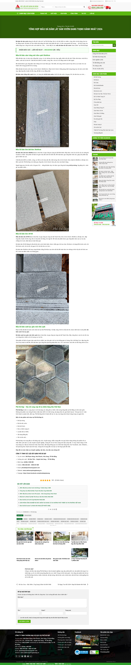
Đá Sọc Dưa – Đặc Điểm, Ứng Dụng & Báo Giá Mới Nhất (34, 584)
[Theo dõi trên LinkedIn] (25, 656)
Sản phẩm (63, 13)
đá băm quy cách (65, 521)
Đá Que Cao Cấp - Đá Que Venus (102, 93)
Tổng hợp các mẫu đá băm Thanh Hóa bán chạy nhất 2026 (36, 490)
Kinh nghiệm (96, 59)
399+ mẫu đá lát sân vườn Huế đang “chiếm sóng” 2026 (35, 487)
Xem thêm (52, 525)
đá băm (25, 519)
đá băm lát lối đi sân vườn (59, 519)
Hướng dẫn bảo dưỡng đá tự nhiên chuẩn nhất (106, 163)
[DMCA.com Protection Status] (87, 647)
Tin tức (83, 13)
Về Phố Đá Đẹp (62, 635)
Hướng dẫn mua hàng (64, 637)
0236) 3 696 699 (29, 462)
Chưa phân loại (97, 102)
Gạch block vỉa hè (98, 110)
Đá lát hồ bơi (97, 88)
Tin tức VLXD (69, 26)
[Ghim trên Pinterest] (54, 509)
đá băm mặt (32, 521)
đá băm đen (40, 519)
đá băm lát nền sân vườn (73, 519)
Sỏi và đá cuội (104, 649)
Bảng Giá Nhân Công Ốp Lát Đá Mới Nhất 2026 (106, 181)
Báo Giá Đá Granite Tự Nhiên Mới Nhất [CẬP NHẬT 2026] (35, 505)
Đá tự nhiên (103, 640)
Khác (95, 121)
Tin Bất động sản (97, 62)
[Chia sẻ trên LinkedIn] (56, 509)
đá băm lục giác (24, 521)
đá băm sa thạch (74, 521)
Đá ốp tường (103, 637)
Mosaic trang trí (98, 124)
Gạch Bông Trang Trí (99, 107)
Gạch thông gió (97, 116)
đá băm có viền (48, 519)
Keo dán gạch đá (98, 119)
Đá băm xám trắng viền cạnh (24, 74)
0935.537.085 (35, 465)
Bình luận (21, 597)
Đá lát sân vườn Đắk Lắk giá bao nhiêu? (107, 199)
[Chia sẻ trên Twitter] (50, 509)
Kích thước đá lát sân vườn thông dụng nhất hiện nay (107, 194)
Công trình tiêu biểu (98, 53)
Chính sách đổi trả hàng (64, 642)
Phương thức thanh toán (64, 640)
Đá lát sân (103, 642)
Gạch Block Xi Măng (99, 113)
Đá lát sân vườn (98, 91)
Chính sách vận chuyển (64, 645)
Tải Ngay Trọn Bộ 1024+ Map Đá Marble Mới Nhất (72, 584)
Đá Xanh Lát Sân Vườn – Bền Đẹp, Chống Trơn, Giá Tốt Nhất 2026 (106, 173)
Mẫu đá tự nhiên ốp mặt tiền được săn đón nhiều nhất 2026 (36, 496)
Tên (19, 610)
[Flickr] (31, 656)
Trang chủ (43, 13)
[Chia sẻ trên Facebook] (48, 509)
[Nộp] (84, 6)
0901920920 (48, 50)
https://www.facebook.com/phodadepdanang (36, 473)
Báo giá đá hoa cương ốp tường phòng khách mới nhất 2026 (106, 190)
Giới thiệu (54, 13)
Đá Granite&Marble (98, 85)
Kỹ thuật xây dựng (98, 56)
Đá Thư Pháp (97, 99)
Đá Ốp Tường (97, 77)
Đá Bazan (96, 79)
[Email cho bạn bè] (52, 509)
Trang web (68, 610)
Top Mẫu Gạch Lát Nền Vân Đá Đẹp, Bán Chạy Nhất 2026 (106, 176)
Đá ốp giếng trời (104, 647)
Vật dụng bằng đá (98, 133)
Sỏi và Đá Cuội (97, 127)
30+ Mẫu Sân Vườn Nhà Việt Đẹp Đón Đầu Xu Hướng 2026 (107, 167)
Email (43, 610)
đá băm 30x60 (32, 519)
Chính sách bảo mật (63, 647)
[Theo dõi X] (19, 656)
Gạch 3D (96, 105)
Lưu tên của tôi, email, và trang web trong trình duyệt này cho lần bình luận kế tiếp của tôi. (44, 617)
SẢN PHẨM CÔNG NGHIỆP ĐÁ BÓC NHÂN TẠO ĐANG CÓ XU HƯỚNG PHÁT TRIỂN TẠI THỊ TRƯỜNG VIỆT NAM (50, 502)
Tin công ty (96, 65)
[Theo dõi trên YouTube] (28, 656)
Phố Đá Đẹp (34, 512)
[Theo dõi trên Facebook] (16, 656)
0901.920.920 (26, 465)
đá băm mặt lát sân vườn (43, 521)
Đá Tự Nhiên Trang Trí (99, 96)
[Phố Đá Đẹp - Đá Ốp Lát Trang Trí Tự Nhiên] (26, 7)
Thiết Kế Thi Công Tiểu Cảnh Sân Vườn (103, 130)
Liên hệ (92, 13)
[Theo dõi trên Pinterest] (22, 656)
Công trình (74, 13)
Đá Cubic (96, 82)
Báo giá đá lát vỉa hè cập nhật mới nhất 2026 (32, 499)
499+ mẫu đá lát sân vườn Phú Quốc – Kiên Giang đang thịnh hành (38, 493)
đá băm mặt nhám (55, 521)
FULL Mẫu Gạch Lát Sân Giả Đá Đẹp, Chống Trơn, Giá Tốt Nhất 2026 (106, 186)
